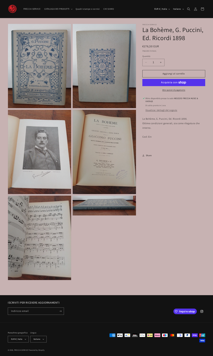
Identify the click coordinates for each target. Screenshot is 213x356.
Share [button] (149, 155)
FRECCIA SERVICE (21, 350)
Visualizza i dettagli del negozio (161, 110)
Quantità (146, 56)
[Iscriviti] (60, 311)
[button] (58, 9)
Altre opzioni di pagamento (173, 90)
